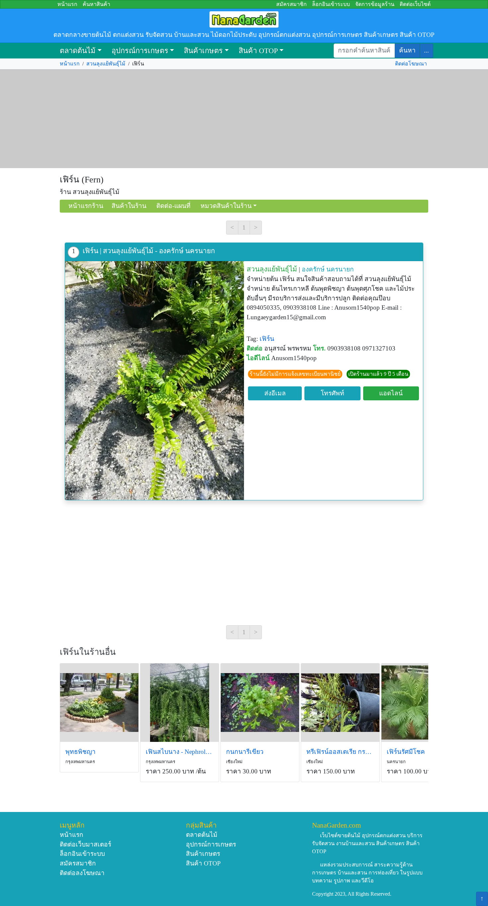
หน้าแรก (67, 4)
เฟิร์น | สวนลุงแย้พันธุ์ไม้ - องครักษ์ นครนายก (149, 250)
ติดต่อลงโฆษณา (82, 872)
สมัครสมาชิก (291, 4)
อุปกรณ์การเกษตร (140, 51)
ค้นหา (407, 50)
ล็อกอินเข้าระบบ (331, 4)
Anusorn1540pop (294, 357)
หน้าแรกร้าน (85, 205)
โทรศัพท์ (332, 393)
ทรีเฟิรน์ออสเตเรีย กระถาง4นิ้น (340, 751)
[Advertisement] (244, 118)
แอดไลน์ (391, 393)
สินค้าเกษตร (203, 51)
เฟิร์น (267, 338)
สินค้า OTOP (258, 51)
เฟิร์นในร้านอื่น (88, 652)
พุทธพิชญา (80, 751)
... (426, 50)
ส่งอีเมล (275, 393)
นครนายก (340, 269)
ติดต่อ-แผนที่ (173, 205)
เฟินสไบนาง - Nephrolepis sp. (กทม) (179, 751)
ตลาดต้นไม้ (78, 51)
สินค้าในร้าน (129, 205)
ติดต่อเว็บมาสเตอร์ (85, 844)
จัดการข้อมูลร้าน (374, 4)
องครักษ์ (313, 269)
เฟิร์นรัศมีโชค (406, 751)
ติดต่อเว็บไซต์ (415, 4)
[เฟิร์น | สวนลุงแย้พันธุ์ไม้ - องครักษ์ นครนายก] (154, 380)
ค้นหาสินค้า (96, 4)
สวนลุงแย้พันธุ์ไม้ (105, 63)
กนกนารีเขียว (245, 751)
